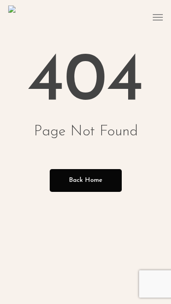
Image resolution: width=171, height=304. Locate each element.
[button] (158, 16)
